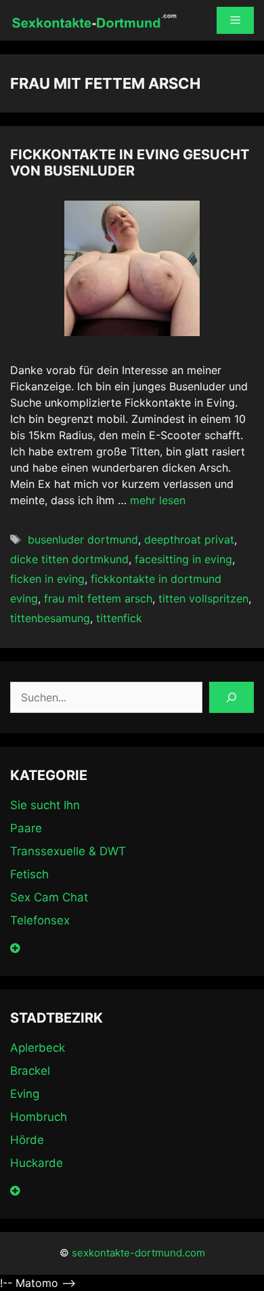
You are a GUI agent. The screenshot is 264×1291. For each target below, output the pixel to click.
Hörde (27, 1140)
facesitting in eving (183, 559)
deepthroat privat (189, 539)
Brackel (30, 1071)
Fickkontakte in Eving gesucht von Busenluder (129, 162)
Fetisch (29, 874)
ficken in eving (47, 579)
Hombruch (38, 1117)
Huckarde (36, 1163)
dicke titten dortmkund (69, 559)
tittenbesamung (50, 618)
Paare (26, 828)
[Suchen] (231, 697)
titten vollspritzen (203, 598)
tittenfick (119, 618)
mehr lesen (157, 500)
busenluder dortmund (83, 539)
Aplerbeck (37, 1047)
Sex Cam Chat (49, 897)
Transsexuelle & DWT (68, 851)
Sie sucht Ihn (45, 805)
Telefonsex (40, 920)
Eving (24, 1094)
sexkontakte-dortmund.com (138, 1252)
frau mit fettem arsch (98, 598)
